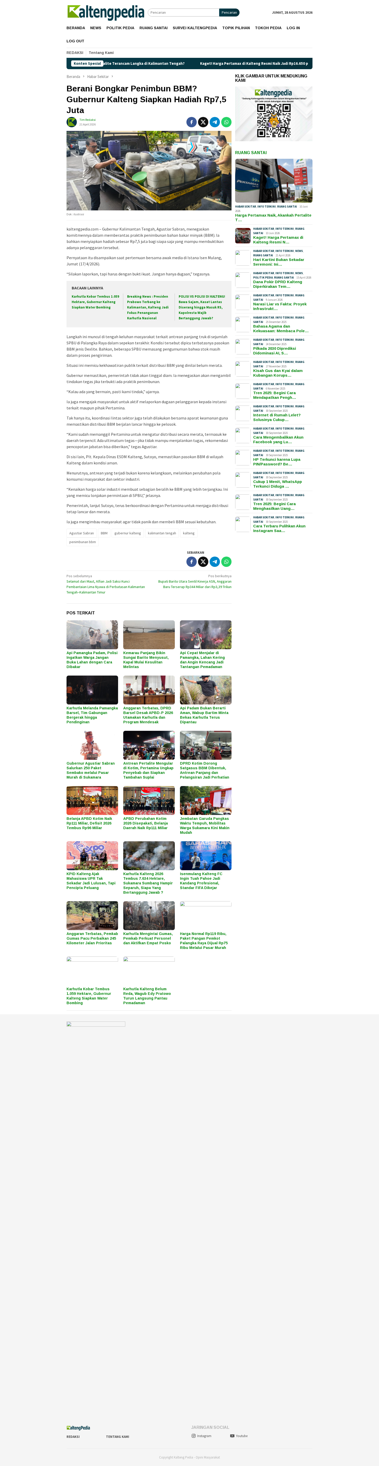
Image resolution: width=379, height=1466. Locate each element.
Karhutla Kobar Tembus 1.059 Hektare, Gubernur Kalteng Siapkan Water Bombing (95, 302)
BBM (104, 533)
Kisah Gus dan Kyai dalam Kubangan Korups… (278, 372)
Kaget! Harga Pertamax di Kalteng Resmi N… (278, 239)
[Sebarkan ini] (191, 122)
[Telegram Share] (215, 122)
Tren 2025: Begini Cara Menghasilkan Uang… (274, 506)
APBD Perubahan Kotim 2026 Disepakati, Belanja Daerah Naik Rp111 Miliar (145, 823)
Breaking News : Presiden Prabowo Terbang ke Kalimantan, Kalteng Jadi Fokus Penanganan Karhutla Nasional (148, 307)
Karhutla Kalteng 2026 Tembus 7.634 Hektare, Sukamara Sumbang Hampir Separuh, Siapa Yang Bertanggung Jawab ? (148, 883)
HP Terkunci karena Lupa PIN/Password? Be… (276, 461)
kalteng (189, 533)
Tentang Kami (117, 1437)
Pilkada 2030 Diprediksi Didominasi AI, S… (274, 350)
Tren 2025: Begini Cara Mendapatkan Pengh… (274, 395)
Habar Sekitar (245, 206)
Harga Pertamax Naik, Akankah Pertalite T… (273, 217)
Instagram (204, 1436)
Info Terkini (266, 206)
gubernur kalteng (127, 533)
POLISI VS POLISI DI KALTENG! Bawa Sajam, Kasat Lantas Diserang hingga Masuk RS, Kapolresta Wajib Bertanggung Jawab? (202, 307)
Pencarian (229, 12)
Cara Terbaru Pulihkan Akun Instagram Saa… (279, 528)
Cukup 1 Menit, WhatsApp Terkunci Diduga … (277, 483)
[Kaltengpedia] (107, 12)
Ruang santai (287, 206)
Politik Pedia (263, 277)
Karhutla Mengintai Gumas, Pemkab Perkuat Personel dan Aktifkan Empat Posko (148, 938)
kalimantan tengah (162, 533)
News (299, 251)
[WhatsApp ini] (226, 122)
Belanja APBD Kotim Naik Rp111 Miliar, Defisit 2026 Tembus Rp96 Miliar (89, 823)
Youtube (242, 1436)
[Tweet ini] (203, 122)
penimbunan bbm (82, 542)
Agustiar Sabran (81, 533)
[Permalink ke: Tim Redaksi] (72, 122)
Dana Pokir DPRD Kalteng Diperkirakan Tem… (277, 284)
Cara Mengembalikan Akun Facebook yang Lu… (278, 439)
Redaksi (73, 1437)
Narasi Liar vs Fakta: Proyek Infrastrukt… (280, 306)
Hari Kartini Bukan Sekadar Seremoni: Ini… (278, 261)
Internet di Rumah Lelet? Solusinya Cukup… (277, 417)
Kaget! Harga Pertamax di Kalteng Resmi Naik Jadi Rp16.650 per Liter (209, 63)
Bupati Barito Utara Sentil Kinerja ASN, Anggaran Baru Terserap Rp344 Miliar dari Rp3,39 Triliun (195, 581)
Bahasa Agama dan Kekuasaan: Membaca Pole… (281, 328)
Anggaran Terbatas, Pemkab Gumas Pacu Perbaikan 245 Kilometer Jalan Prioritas (92, 938)
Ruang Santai (251, 152)
